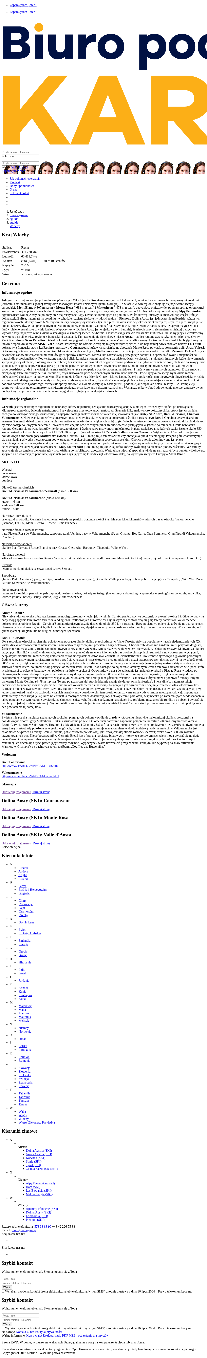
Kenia (22, 991)
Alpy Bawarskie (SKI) (40, 1183)
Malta (22, 1009)
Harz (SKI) (33, 1187)
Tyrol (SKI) (33, 1165)
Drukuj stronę (41, 792)
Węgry (23, 1115)
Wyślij (6, 1287)
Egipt (22, 929)
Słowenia (25, 1071)
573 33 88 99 (19, 167)
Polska (23, 1046)
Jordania (24, 980)
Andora (23, 871)
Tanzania (24, 1097)
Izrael (22, 973)
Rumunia (24, 1060)
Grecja (23, 951)
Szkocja (24, 1078)
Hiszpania (25, 962)
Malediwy (25, 1006)
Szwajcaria (26, 1082)
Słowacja (24, 1068)
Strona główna (19, 215)
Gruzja (23, 955)
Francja (23, 944)
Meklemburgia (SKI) (39, 1194)
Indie (22, 969)
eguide (14, 219)
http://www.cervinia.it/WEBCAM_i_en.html (30, 765)
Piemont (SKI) (35, 1219)
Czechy (23, 915)
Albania (23, 867)
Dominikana (26, 922)
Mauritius (25, 1017)
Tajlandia (24, 1093)
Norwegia (25, 1031)
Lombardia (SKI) (37, 1216)
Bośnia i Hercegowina (33, 889)
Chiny (22, 900)
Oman (22, 1038)
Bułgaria (24, 893)
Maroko (24, 1013)
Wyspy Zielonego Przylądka (37, 1122)
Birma (22, 886)
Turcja (23, 1104)
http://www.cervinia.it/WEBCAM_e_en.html (30, 776)
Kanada (24, 988)
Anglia (22, 875)
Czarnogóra (26, 911)
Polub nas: (8, 156)
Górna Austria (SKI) (39, 1154)
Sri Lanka (25, 1075)
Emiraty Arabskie (30, 933)
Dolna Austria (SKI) (39, 1150)
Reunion (24, 1057)
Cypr (22, 908)
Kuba (22, 998)
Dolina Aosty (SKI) (38, 1212)
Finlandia (25, 940)
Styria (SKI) (33, 1161)
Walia (22, 1111)
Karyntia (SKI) (35, 1158)
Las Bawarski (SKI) (39, 1190)
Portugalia (25, 1049)
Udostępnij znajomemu (16, 792)
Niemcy (24, 1028)
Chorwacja (26, 904)
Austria (23, 878)
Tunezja (24, 1100)
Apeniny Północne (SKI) (42, 1208)
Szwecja (24, 1086)
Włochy (15, 226)
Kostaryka (25, 995)
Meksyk (24, 1020)
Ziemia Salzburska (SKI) (42, 1168)
